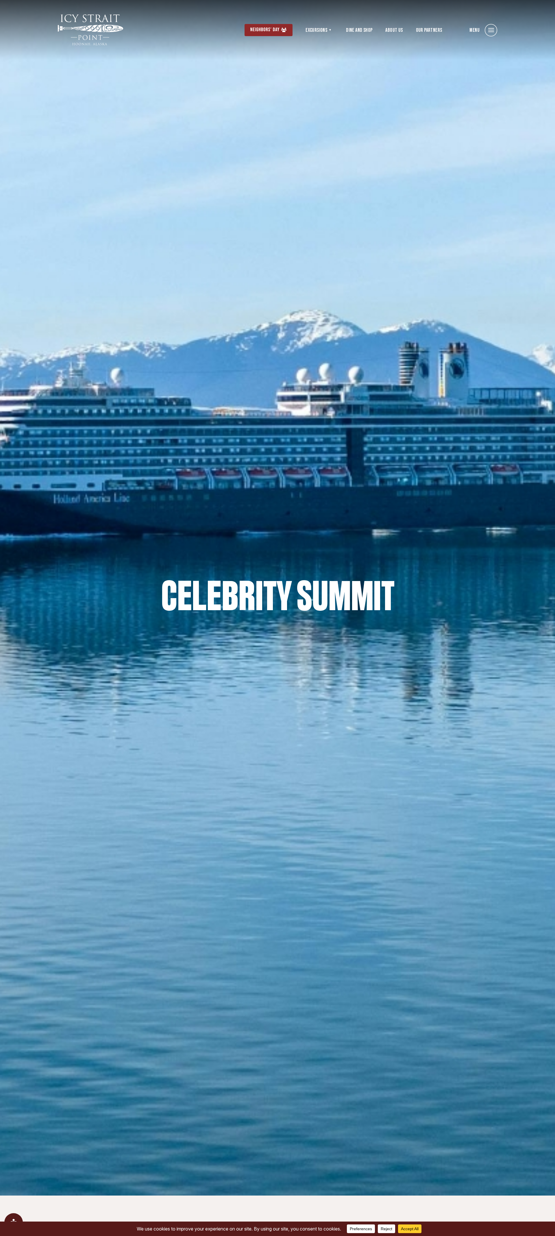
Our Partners (429, 30)
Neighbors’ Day (265, 30)
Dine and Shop (359, 30)
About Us (394, 30)
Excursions (316, 30)
